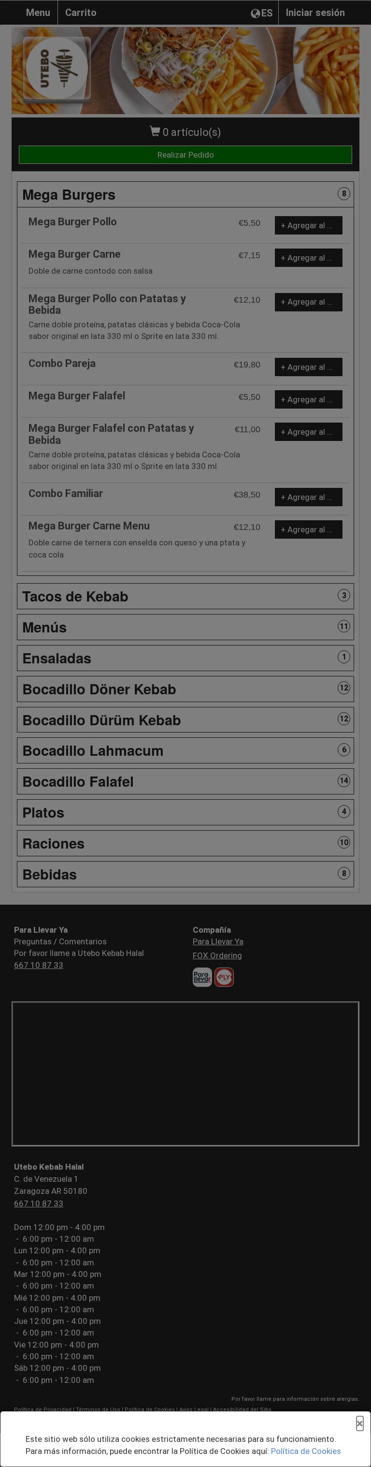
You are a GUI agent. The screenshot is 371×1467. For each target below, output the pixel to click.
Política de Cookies (306, 1451)
